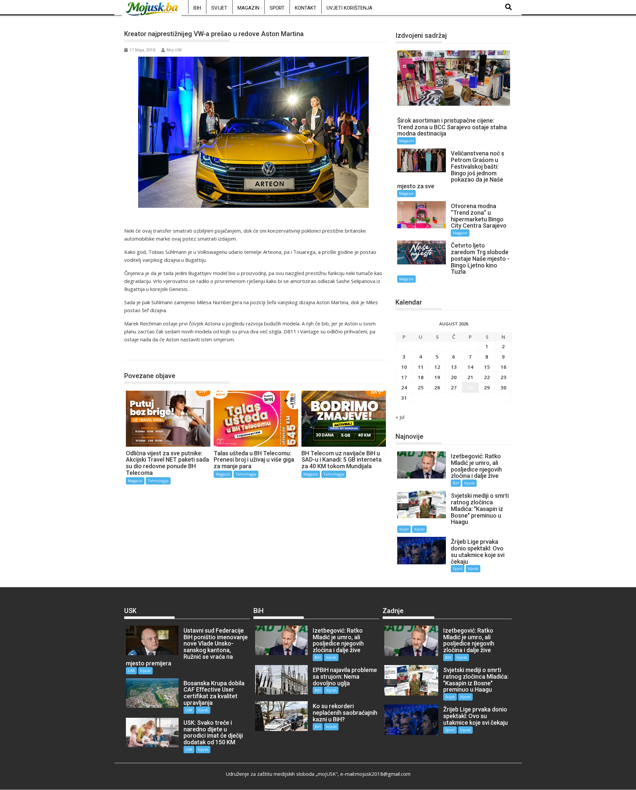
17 (404, 377)
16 (503, 367)
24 (404, 387)
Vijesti (469, 482)
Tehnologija (143, 353)
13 (454, 367)
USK (131, 670)
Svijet (219, 8)
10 (404, 367)
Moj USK (174, 50)
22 (487, 377)
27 (454, 387)
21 (470, 377)
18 (421, 377)
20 (454, 377)
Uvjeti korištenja (349, 8)
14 (470, 367)
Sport (277, 8)
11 (421, 367)
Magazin (248, 8)
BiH (197, 8)
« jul (400, 417)
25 (421, 387)
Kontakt (305, 8)
